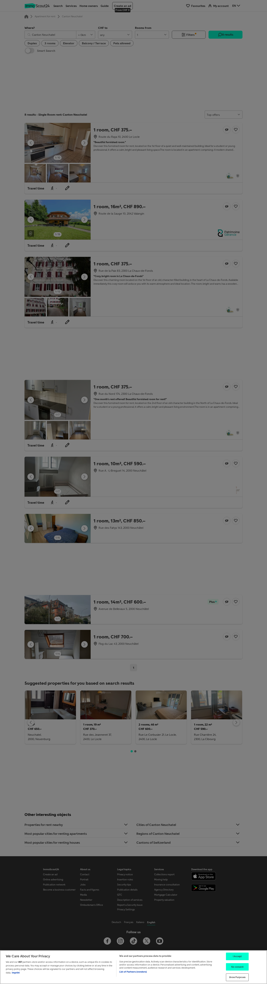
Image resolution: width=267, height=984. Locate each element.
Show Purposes (237, 977)
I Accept (237, 956)
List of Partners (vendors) (133, 971)
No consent (237, 966)
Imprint (16, 972)
